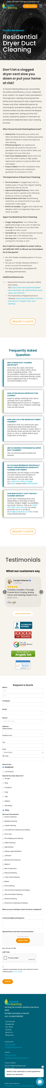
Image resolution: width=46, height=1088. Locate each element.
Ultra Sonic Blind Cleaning (13, 894)
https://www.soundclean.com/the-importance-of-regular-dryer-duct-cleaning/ (25, 301)
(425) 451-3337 (13, 2)
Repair (7, 881)
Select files (23, 940)
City (3, 742)
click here (20, 507)
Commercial (9, 772)
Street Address (7, 728)
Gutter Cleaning (10, 843)
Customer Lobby (18, 481)
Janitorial (8, 856)
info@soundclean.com (30, 2)
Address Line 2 (7, 735)
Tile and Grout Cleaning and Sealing (17, 890)
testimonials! (32, 483)
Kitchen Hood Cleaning (12, 860)
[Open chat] (40, 1082)
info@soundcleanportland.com (17, 1058)
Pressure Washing (11, 873)
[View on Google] (9, 581)
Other (7, 810)
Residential (9, 767)
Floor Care (8, 834)
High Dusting (9, 847)
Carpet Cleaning (10, 825)
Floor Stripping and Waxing (14, 838)
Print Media (8, 806)
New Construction (11, 868)
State (4, 749)
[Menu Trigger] (41, 6)
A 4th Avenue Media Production (24, 1085)
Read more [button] (12, 597)
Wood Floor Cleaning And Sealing (16, 903)
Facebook (8, 787)
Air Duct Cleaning (10, 817)
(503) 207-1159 (10, 1055)
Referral (7, 801)
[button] (4, 592)
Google (29, 481)
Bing (6, 783)
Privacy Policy (16, 972)
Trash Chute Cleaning (12, 877)
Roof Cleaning (9, 886)
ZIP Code (5, 756)
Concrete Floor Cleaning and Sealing (17, 830)
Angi (6, 792)
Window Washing (11, 899)
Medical (7, 864)
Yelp (13, 483)
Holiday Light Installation (13, 851)
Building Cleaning (11, 821)
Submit (8, 981)
